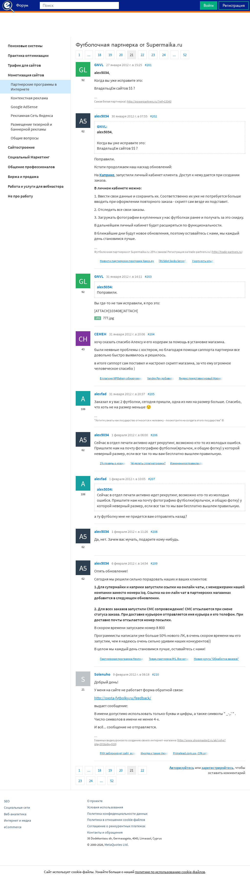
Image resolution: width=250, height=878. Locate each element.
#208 (154, 531)
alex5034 (101, 116)
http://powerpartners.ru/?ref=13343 (149, 101)
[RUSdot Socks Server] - (173, 261)
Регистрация (234, 5)
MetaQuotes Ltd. (116, 844)
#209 (154, 563)
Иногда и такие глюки (154, 753)
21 (131, 54)
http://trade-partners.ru (227, 252)
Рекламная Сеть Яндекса (32, 115)
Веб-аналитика (15, 814)
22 (142, 54)
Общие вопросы (25, 137)
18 (99, 54)
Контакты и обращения (105, 832)
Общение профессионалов (31, 166)
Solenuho (102, 674)
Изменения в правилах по (186, 463)
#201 (148, 65)
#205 (151, 394)
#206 (154, 435)
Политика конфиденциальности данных (117, 813)
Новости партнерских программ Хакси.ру (127, 261)
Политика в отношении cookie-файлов (116, 819)
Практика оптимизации (28, 55)
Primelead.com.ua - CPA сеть (191, 753)
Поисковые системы (25, 45)
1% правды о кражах (113, 463)
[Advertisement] (125, 24)
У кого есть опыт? (203, 261)
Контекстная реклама (29, 97)
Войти (209, 5)
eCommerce (12, 827)
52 (185, 54)
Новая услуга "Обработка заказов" (216, 659)
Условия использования (105, 807)
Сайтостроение (21, 147)
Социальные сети (17, 807)
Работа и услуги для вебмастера (35, 186)
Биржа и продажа (23, 176)
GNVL (99, 64)
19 (110, 54)
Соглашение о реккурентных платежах (116, 826)
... (88, 54)
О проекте (95, 801)
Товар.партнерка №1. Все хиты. (169, 659)
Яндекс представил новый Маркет (201, 378)
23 (153, 54)
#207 (151, 479)
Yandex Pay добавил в (160, 378)
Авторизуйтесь (181, 767)
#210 (155, 674)
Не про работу (20, 196)
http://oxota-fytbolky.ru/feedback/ (122, 697)
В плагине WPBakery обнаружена (121, 378)
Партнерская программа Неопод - (122, 659)
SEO (7, 801)
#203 (148, 276)
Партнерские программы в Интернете (34, 87)
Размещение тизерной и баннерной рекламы (31, 127)
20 (121, 54)
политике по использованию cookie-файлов (170, 871)
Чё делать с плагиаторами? (148, 463)
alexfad (100, 393)
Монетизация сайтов (26, 74)
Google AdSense (24, 106)
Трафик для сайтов (24, 65)
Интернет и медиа (17, 820)
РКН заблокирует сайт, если (118, 753)
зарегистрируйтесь (217, 767)
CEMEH (100, 333)
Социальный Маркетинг (29, 157)
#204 (151, 334)
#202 (153, 116)
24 (164, 54)
